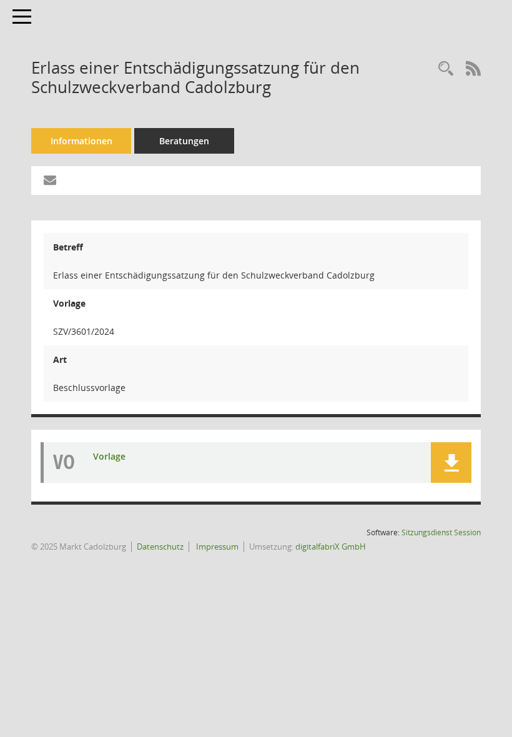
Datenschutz (160, 546)
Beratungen (184, 141)
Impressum (216, 546)
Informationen (81, 141)
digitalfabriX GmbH (330, 546)
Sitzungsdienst (441, 532)
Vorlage (109, 456)
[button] (451, 462)
